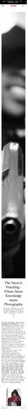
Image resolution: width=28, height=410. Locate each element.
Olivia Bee (21, 372)
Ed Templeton (18, 356)
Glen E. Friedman (14, 364)
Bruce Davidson (19, 366)
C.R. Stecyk (13, 370)
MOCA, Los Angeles (15, 382)
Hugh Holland (18, 369)
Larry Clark (4, 364)
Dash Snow (21, 370)
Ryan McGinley (10, 369)
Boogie (3, 356)
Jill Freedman (5, 370)
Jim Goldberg (5, 367)
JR (2, 357)
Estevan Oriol (10, 356)
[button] (3, 6)
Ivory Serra (13, 372)
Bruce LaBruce (5, 372)
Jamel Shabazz (10, 366)
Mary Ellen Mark (14, 367)
